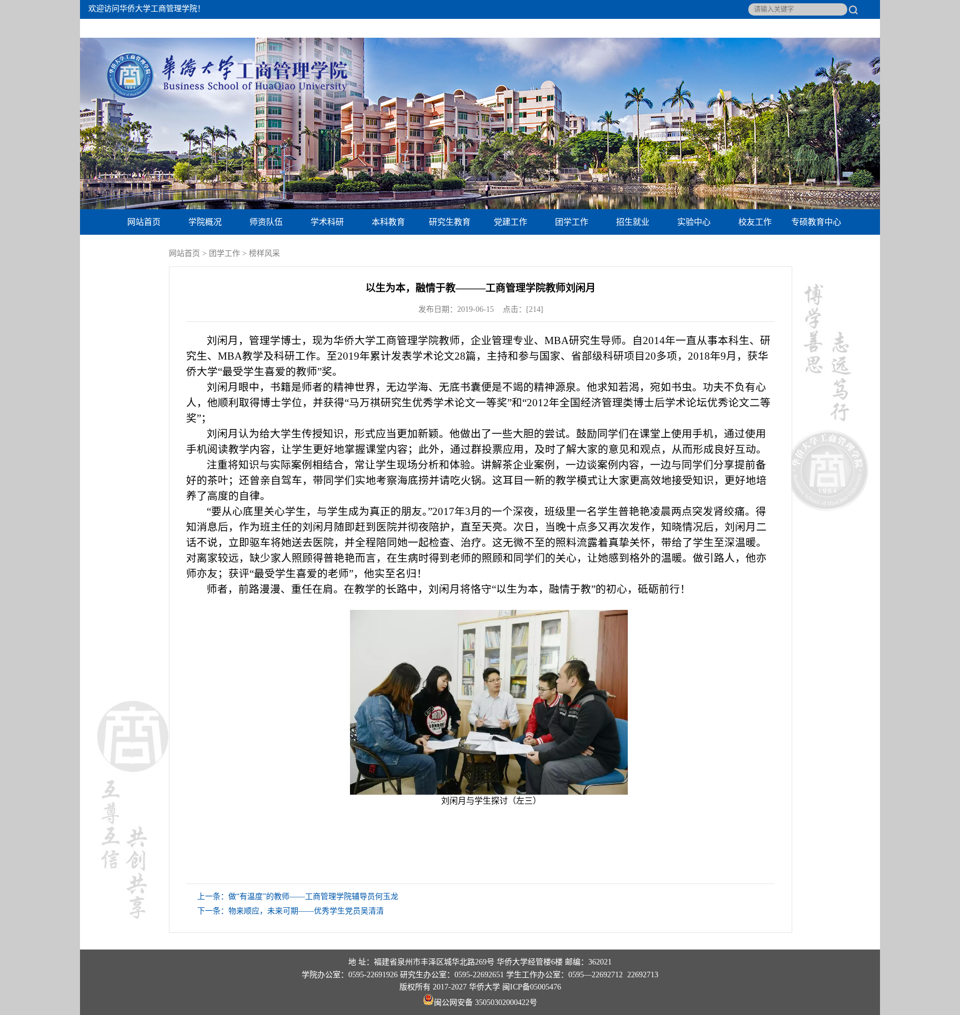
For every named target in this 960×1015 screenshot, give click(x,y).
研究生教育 (450, 221)
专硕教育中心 (816, 221)
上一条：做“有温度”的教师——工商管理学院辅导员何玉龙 (297, 896)
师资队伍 (266, 221)
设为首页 (768, 28)
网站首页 (144, 221)
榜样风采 (264, 253)
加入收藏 (813, 28)
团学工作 (571, 221)
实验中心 (694, 221)
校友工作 (755, 221)
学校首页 (857, 28)
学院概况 (205, 221)
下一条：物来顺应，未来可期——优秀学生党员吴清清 (290, 911)
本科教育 (388, 221)
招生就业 (632, 221)
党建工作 (510, 221)
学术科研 (327, 221)
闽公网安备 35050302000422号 (485, 1002)
